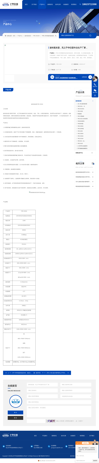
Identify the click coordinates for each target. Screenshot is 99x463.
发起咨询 (95, 460)
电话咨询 (95, 86)
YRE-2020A (80, 136)
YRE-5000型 (81, 128)
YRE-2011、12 (81, 106)
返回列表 (38, 372)
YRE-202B (80, 111)
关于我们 (34, 4)
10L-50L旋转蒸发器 (82, 103)
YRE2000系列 (81, 121)
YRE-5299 (80, 131)
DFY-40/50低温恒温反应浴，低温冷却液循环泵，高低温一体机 (28, 372)
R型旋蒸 (80, 113)
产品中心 (42, 4)
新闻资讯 (50, 4)
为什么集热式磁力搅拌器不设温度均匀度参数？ (85, 181)
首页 (26, 4)
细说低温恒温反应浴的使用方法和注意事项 (85, 186)
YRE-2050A (80, 133)
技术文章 (58, 4)
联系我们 (74, 4)
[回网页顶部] (95, 95)
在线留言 (66, 4)
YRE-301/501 (81, 108)
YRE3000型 (80, 123)
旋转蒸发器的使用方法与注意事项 (84, 172)
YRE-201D (80, 143)
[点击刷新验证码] (50, 421)
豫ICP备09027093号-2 (44, 456)
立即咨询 (84, 77)
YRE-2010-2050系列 (83, 118)
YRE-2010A (36, 35)
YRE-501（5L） (81, 141)
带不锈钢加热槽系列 (82, 148)
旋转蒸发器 (28, 35)
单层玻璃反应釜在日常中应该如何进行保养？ (85, 177)
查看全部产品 (79, 152)
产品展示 (44, 435)
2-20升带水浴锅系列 (82, 146)
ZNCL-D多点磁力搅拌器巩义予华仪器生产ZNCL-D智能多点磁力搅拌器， (65, 372)
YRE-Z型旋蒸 (81, 116)
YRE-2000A (80, 126)
